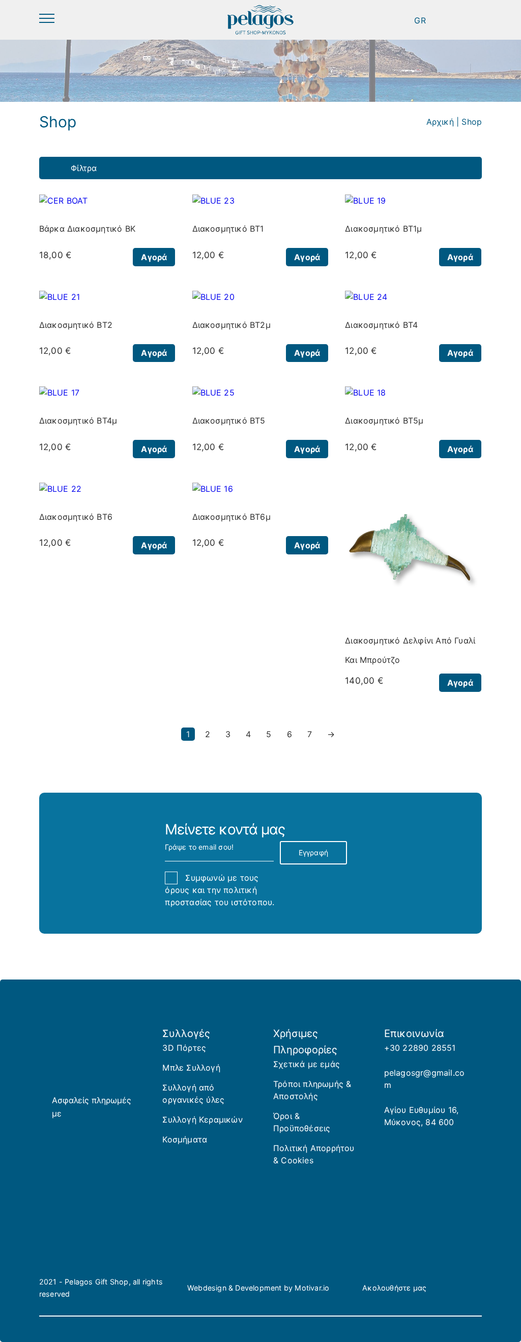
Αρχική (440, 122)
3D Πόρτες (184, 1048)
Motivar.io (312, 1287)
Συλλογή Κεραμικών (202, 1119)
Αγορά (154, 257)
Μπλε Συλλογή (191, 1068)
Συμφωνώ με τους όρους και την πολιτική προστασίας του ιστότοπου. (219, 890)
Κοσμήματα (184, 1139)
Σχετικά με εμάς (306, 1064)
